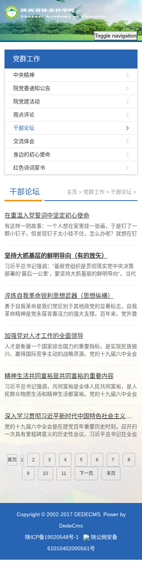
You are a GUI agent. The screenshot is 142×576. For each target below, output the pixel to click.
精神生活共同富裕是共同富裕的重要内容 (59, 376)
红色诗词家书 (29, 168)
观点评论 (23, 115)
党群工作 (94, 192)
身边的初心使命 (31, 154)
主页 (72, 192)
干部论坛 (23, 128)
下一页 (86, 473)
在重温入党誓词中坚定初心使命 (47, 215)
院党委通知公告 (31, 88)
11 (63, 473)
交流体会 (23, 141)
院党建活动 (26, 101)
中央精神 (23, 75)
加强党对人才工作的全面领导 (44, 336)
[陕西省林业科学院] (57, 12)
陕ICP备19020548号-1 (52, 537)
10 (45, 473)
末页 (110, 473)
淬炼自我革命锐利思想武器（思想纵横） (59, 296)
